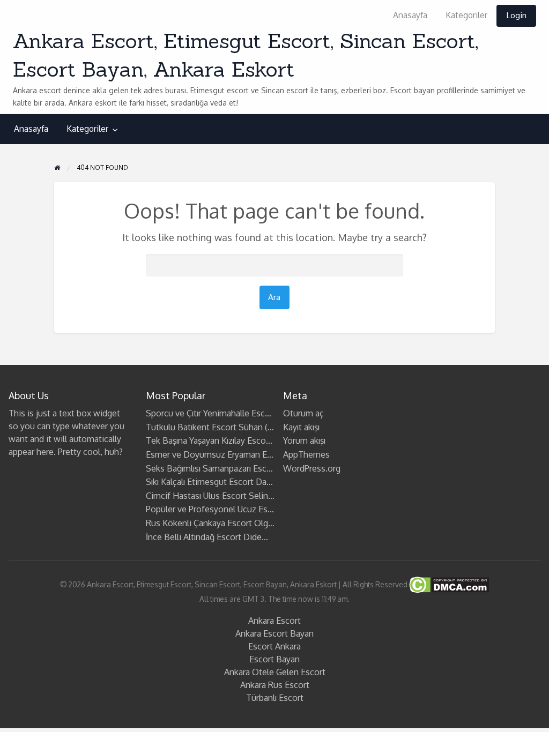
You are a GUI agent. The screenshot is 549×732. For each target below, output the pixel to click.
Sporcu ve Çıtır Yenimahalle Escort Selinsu (226, 413)
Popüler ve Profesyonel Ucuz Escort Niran (226, 509)
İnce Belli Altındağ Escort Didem (207, 537)
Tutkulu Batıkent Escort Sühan (204, 427)
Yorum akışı (304, 440)
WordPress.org (311, 468)
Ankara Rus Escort (274, 684)
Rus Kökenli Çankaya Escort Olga (209, 523)
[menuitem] (410, 16)
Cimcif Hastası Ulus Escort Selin (207, 495)
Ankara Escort (274, 620)
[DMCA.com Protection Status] (448, 584)
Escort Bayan (274, 659)
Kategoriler (466, 15)
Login (516, 15)
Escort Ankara (274, 646)
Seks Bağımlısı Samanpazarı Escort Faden (224, 468)
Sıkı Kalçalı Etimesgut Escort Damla (213, 481)
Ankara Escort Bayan (274, 633)
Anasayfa (410, 15)
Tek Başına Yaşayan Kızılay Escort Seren (221, 440)
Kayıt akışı (301, 427)
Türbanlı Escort (274, 697)
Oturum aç (303, 413)
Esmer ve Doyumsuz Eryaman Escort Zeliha (229, 454)
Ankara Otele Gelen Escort (274, 672)
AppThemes (306, 454)
